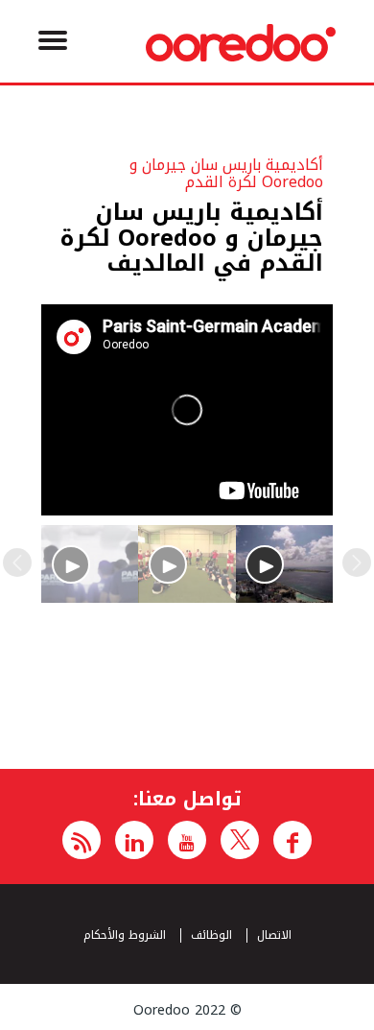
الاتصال (274, 935)
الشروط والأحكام (124, 935)
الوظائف (211, 935)
